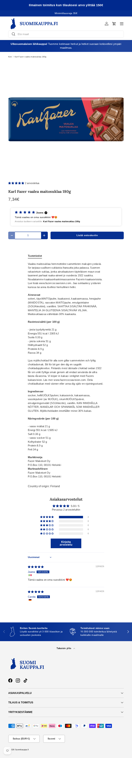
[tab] (35, 255)
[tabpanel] (66, 370)
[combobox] (66, 34)
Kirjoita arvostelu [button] (66, 543)
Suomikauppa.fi (22, 750)
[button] (114, 23)
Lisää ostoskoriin (87, 235)
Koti (10, 57)
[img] (36, 566)
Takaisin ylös (64, 648)
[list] (66, 119)
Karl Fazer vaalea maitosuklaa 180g (30, 57)
